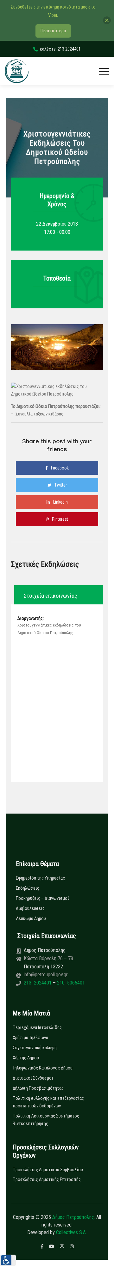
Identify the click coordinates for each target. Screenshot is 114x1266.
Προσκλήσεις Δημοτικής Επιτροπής (47, 1179)
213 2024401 (38, 983)
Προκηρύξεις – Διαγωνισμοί (42, 898)
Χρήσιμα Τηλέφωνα (30, 1037)
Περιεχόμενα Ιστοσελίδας (37, 1027)
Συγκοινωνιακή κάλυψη (35, 1048)
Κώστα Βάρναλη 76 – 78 (48, 958)
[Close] (107, 20)
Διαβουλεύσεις (30, 908)
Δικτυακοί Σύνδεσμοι (33, 1078)
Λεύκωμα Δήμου (31, 918)
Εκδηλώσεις (27, 888)
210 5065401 (70, 983)
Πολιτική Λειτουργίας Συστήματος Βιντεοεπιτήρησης (46, 1119)
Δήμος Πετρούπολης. (73, 1217)
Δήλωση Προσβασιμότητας (38, 1088)
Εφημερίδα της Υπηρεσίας (40, 878)
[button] (8, 1260)
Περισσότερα (53, 30)
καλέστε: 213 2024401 (60, 48)
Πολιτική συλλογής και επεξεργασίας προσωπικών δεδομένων (48, 1102)
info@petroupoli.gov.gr (46, 975)
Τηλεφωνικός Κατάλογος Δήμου (43, 1068)
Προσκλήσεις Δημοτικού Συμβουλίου (48, 1169)
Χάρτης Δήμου (26, 1058)
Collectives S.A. (71, 1232)
